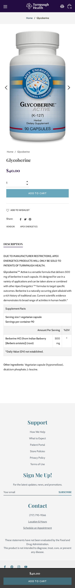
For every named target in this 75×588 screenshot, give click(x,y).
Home (29, 18)
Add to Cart (37, 581)
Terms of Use (37, 464)
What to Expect (37, 438)
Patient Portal (37, 444)
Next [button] (69, 87)
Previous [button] (6, 87)
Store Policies (37, 451)
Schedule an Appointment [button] (37, 528)
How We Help (37, 431)
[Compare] (63, 6)
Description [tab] (13, 244)
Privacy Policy (37, 457)
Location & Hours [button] (37, 521)
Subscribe (65, 492)
